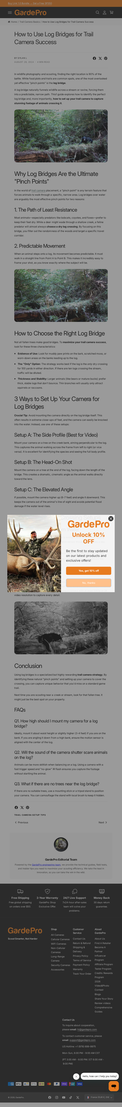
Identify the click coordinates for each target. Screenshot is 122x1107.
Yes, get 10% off (89, 570)
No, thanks (88, 582)
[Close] (111, 518)
